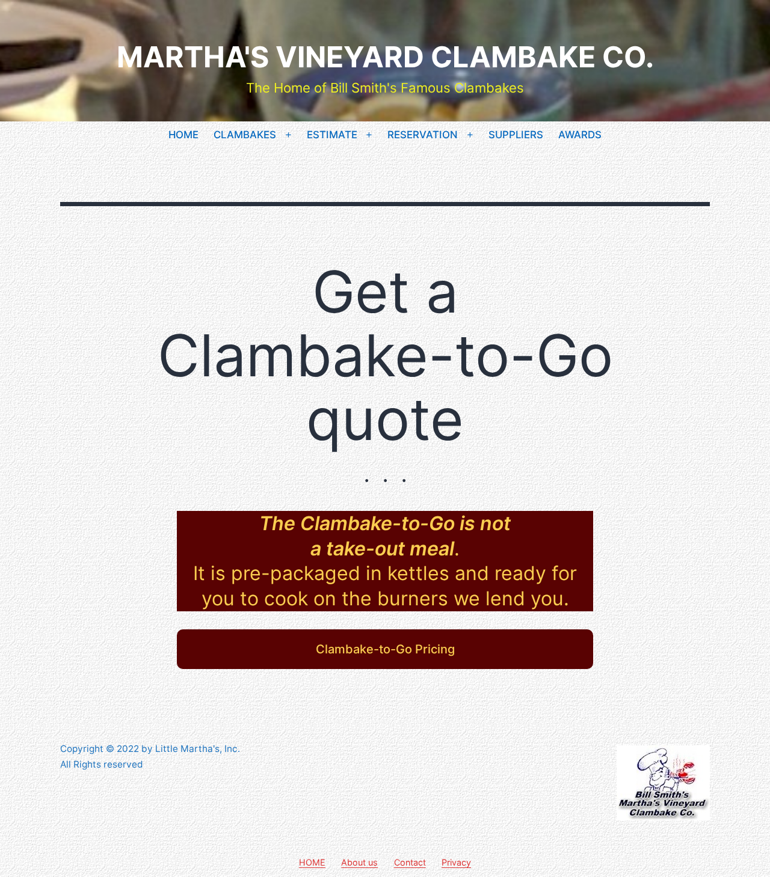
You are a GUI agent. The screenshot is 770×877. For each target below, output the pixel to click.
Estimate (332, 135)
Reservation (422, 135)
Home (183, 135)
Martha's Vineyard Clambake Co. (385, 57)
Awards (580, 135)
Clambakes (245, 135)
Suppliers (515, 135)
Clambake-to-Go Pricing (385, 649)
